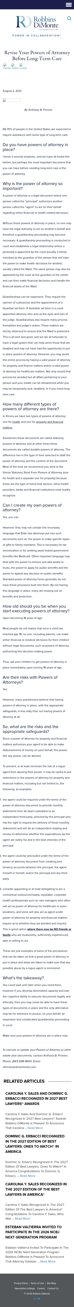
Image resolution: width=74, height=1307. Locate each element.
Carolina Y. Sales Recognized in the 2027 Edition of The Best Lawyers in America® (36, 1189)
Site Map (51, 1283)
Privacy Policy (21, 1283)
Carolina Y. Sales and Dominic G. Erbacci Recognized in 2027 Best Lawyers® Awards (36, 1098)
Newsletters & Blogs (25, 1288)
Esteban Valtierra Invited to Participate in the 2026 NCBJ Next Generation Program (33, 1232)
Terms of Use (37, 1283)
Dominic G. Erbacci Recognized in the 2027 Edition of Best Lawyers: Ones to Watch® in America (34, 1144)
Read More (35, 1128)
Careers (41, 1288)
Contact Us (53, 1288)
